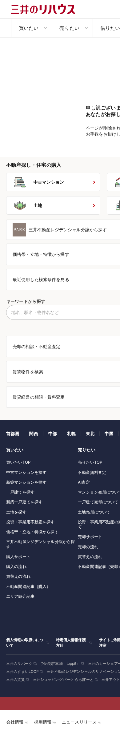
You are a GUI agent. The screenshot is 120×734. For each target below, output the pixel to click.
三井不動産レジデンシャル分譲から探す (40, 544)
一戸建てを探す (20, 492)
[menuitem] (31, 28)
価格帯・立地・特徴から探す (32, 531)
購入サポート (18, 556)
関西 (33, 433)
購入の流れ (16, 566)
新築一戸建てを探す (24, 501)
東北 (90, 433)
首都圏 (12, 433)
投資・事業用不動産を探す (30, 521)
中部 (52, 433)
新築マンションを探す (26, 482)
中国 (109, 433)
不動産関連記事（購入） (28, 586)
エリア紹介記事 (20, 596)
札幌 (71, 433)
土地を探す (16, 512)
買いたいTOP (18, 462)
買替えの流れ (18, 576)
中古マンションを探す (26, 472)
